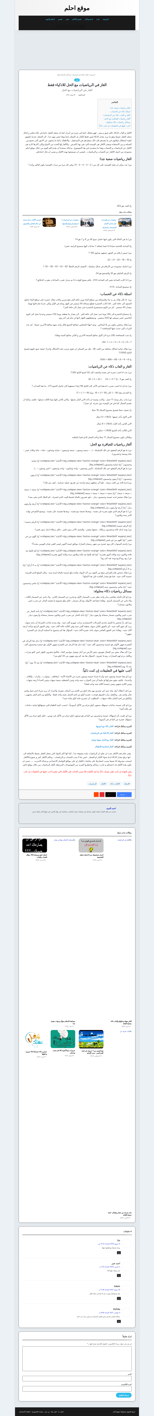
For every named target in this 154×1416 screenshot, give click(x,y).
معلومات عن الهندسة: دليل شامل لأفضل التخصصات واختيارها (108, 223)
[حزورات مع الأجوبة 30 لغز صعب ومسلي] (63, 1039)
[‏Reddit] (96, 794)
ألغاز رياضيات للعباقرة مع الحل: (117, 118)
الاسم (130, 1374)
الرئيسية (106, 19)
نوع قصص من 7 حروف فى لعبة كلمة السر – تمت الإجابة (92, 1052)
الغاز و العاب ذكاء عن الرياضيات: (116, 115)
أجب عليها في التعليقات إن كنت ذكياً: (114, 125)
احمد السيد (81, 95)
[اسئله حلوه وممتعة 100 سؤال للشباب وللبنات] (34, 845)
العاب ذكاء (114, 784)
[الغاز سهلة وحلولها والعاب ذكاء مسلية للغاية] (119, 929)
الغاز (86, 75)
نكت (97, 19)
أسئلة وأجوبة (50, 19)
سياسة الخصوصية (37, 1412)
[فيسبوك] (111, 815)
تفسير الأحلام (76, 19)
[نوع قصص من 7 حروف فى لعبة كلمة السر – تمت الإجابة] (91, 1039)
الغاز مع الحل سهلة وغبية (102, 740)
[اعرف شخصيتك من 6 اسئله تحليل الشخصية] (91, 845)
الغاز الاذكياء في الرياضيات (101, 733)
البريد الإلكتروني (126, 1384)
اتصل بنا (61, 1412)
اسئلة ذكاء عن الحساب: (120, 111)
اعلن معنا (54, 1412)
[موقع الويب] (114, 815)
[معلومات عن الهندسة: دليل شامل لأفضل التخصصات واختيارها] (125, 222)
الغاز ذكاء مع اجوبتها (104, 726)
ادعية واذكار (89, 19)
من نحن (47, 1412)
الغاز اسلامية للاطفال (104, 746)
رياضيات (92, 784)
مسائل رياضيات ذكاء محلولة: (118, 122)
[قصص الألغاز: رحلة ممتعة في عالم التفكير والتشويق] (49, 222)
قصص (60, 19)
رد (119, 1253)
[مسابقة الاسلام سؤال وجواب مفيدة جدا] (63, 929)
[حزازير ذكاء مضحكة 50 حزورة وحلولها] (34, 1039)
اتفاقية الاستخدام (24, 1412)
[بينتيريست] (102, 794)
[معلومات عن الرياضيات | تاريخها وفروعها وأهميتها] (87, 222)
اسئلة (126, 784)
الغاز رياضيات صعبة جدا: (120, 108)
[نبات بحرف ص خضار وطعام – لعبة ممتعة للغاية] (119, 1120)
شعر (67, 19)
